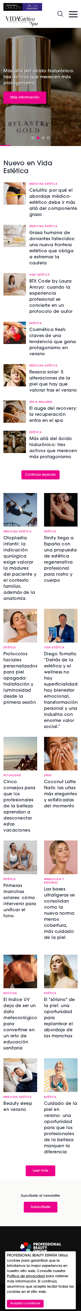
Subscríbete (40, 1207)
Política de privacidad (26, 1276)
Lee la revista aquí (25, 93)
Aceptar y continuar (25, 1303)
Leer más (40, 1171)
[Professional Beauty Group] (40, 1247)
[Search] (60, 13)
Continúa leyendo (40, 475)
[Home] (22, 7)
